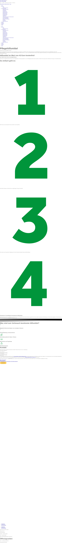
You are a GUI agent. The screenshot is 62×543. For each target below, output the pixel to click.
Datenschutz (2, 355)
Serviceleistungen (3, 8)
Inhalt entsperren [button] (2, 360)
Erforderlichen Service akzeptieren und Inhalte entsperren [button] (9, 361)
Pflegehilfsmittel (5, 15)
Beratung (4, 19)
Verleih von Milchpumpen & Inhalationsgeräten (8, 37)
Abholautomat (4, 31)
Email (1, 353)
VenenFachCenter (5, 11)
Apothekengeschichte (5, 28)
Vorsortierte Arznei (5, 14)
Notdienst (2, 23)
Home (2, 5)
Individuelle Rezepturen (5, 17)
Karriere (2, 22)
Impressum (3, 526)
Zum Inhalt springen (3, 0)
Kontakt (2, 24)
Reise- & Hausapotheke (5, 18)
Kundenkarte (4, 20)
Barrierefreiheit (3, 525)
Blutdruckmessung (5, 34)
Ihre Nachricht (2, 354)
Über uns (2, 6)
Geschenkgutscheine (5, 21)
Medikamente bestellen (5, 9)
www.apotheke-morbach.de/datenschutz (19, 356)
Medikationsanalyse (5, 12)
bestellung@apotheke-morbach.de (30, 357)
